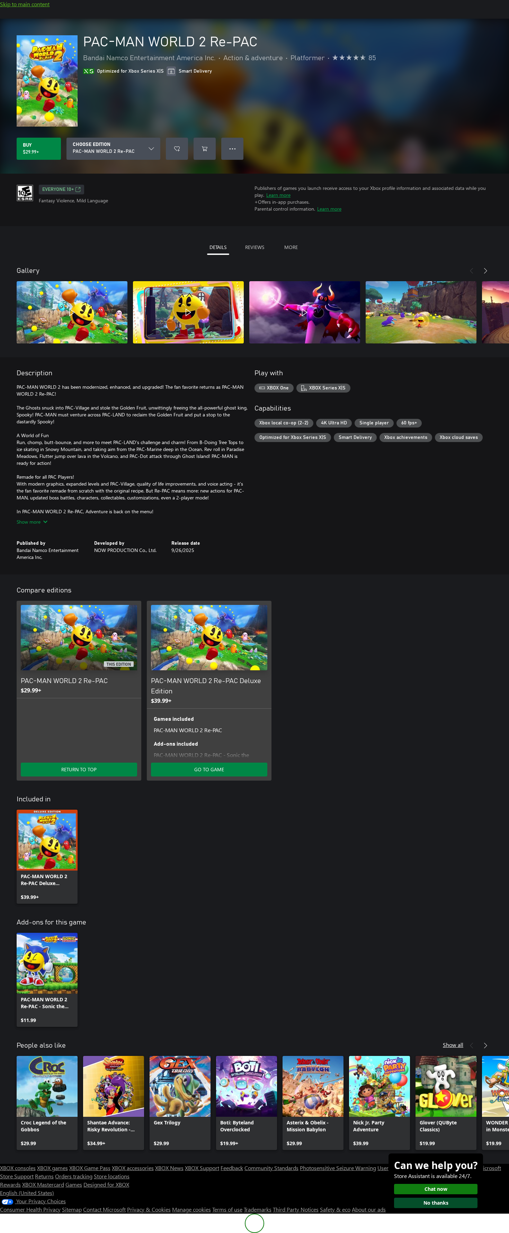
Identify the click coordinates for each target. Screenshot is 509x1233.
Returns (44, 1176)
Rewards (10, 1184)
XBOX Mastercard (43, 1184)
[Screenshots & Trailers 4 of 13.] (421, 312)
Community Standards (271, 1167)
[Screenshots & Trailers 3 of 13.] (304, 312)
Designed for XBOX (106, 1184)
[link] (47, 857)
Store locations (112, 1176)
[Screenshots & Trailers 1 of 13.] (72, 312)
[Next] (485, 271)
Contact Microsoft (104, 1209)
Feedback (232, 1167)
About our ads (369, 1209)
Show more (29, 521)
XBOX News (169, 1167)
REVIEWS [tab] (254, 247)
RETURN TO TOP (79, 769)
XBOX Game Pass (89, 1167)
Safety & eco (335, 1209)
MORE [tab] (291, 247)
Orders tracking (73, 1176)
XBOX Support (202, 1167)
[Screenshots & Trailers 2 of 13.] (188, 312)
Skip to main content (25, 4)
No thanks (435, 1202)
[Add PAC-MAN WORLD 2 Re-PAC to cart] (205, 149)
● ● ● (232, 148)
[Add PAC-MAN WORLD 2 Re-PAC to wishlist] (177, 149)
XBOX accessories (133, 1167)
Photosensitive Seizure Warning (338, 1167)
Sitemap (72, 1209)
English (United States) (27, 1192)
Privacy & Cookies (149, 1209)
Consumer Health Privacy (30, 1209)
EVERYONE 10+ (58, 189)
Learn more (278, 195)
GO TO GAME (209, 769)
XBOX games (52, 1167)
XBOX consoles (18, 1167)
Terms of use (227, 1209)
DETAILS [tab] (217, 247)
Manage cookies (191, 1209)
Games (73, 1184)
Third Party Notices (296, 1209)
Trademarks (257, 1209)
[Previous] (472, 271)
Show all (453, 1044)
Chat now (436, 1189)
